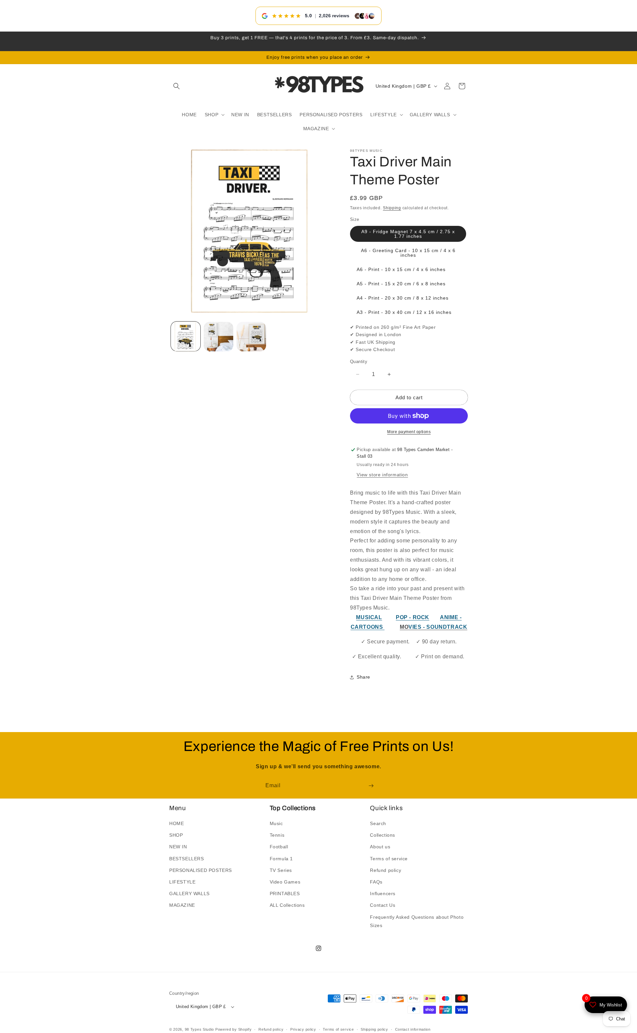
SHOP (176, 835)
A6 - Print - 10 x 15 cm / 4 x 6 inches (401, 269)
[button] (176, 86)
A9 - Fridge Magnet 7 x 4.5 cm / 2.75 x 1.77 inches (408, 234)
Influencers (382, 893)
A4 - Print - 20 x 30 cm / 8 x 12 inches (403, 298)
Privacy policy (303, 1029)
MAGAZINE (182, 905)
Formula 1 (281, 858)
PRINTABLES (285, 893)
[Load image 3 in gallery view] (251, 336)
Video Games (285, 882)
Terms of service (389, 858)
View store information (382, 475)
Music (276, 823)
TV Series (281, 870)
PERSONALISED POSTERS (200, 870)
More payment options (409, 431)
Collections (382, 835)
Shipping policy (374, 1029)
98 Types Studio (199, 1030)
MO (404, 627)
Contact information (413, 1029)
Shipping (392, 208)
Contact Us (382, 905)
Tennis (277, 835)
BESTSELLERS (186, 858)
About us (380, 847)
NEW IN (178, 847)
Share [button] (363, 677)
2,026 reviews (334, 15)
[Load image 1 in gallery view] (185, 336)
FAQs (376, 882)
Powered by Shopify (233, 1030)
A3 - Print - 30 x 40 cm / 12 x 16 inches (404, 312)
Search (378, 823)
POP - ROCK (412, 617)
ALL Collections (287, 905)
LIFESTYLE (182, 882)
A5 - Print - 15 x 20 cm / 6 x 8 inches (401, 283)
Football (279, 847)
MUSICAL (369, 617)
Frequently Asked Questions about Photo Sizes (416, 921)
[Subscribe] (371, 785)
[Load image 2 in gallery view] (218, 336)
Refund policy (385, 870)
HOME (176, 823)
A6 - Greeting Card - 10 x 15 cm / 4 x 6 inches (408, 253)
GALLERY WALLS (189, 893)
